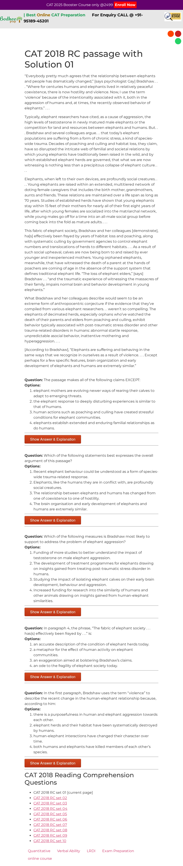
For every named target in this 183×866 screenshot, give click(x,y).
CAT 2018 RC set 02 (50, 798)
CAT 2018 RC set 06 (50, 819)
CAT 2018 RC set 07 (50, 825)
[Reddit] (171, 34)
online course (40, 858)
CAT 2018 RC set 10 (49, 841)
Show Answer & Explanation (52, 439)
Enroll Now (125, 5)
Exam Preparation (118, 851)
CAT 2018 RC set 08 (50, 830)
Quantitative (39, 851)
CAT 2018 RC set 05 (50, 814)
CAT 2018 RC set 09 (50, 835)
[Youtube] (178, 34)
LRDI (91, 851)
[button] (81, 37)
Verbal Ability (68, 851)
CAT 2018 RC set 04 (50, 809)
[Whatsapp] (178, 41)
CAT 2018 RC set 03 (50, 803)
